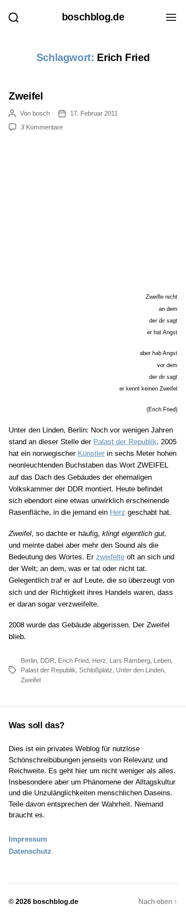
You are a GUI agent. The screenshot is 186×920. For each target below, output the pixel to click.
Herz (117, 512)
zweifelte (110, 557)
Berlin (29, 660)
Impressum (28, 839)
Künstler (91, 453)
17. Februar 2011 (94, 113)
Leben (162, 660)
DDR (47, 660)
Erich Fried (73, 660)
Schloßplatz (95, 670)
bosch (41, 113)
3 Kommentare (42, 127)
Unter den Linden (140, 670)
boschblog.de (93, 17)
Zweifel (26, 96)
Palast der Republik (125, 442)
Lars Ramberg (129, 660)
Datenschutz (30, 851)
